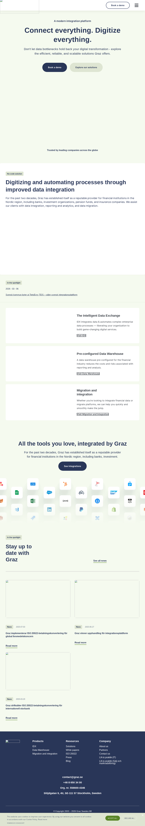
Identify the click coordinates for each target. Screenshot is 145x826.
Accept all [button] (112, 818)
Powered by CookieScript (15, 823)
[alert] (72, 819)
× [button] (142, 815)
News (9, 627)
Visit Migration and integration (92, 414)
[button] (136, 5)
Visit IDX (81, 335)
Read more (42, 819)
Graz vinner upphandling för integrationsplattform (101, 633)
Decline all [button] (129, 818)
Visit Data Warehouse (88, 373)
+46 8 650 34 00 (72, 782)
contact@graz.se (72, 777)
